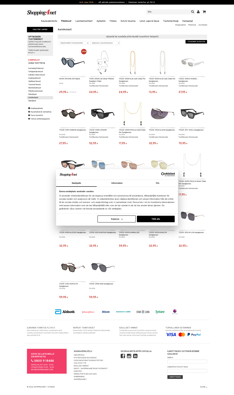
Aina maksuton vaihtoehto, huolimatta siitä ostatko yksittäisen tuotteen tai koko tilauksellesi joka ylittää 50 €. (47, 332)
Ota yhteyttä (80, 363)
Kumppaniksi (79, 377)
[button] (204, 11)
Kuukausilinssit (34, 78)
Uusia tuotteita (36, 63)
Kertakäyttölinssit (36, 68)
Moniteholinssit (34, 88)
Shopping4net (180, 25)
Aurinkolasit (203, 25)
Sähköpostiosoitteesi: (177, 367)
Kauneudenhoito (49, 21)
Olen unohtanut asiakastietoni (88, 360)
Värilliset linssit (34, 81)
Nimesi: (170, 358)
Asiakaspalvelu (36, 108)
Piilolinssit (66, 21)
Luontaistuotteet (83, 21)
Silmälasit (32, 101)
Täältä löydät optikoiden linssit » (38, 51)
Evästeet (78, 371)
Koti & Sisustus (128, 21)
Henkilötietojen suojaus (85, 374)
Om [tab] (157, 183)
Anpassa (115, 219)
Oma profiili (79, 355)
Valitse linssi (40, 29)
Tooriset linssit (34, 84)
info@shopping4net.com (42, 370)
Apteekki (101, 21)
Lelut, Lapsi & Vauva (149, 21)
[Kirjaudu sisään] (198, 11)
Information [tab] (117, 183)
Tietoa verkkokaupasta (40, 119)
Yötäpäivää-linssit (35, 72)
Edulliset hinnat (81, 366)
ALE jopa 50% (86, 2)
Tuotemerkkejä (170, 21)
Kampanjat (187, 21)
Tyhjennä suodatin (196, 42)
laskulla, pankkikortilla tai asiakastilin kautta (183, 329)
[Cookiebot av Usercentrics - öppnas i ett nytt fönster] (163, 174)
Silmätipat (32, 94)
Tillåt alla (156, 219)
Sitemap (51, 387)
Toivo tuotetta (36, 115)
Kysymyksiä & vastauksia (40, 112)
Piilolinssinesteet (35, 91)
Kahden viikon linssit (36, 75)
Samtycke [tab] (76, 183)
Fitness (113, 21)
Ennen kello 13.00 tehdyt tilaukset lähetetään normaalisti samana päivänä (91, 330)
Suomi (203, 387)
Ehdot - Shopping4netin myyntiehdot (91, 369)
